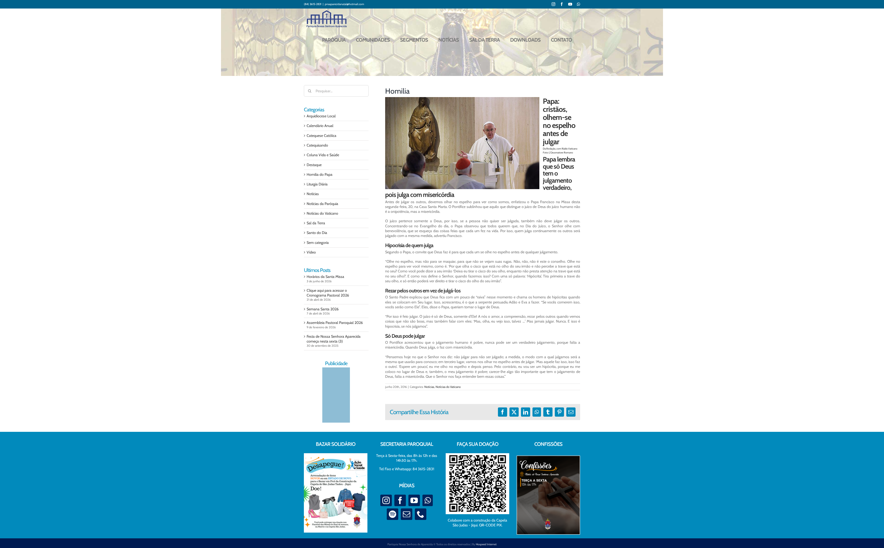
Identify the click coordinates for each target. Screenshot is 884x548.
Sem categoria (318, 242)
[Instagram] (386, 500)
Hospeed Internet (486, 544)
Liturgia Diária (317, 184)
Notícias (429, 387)
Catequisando (317, 145)
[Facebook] (400, 500)
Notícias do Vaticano (448, 387)
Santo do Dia (317, 233)
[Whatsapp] (427, 500)
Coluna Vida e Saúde (323, 155)
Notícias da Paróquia (322, 204)
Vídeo (311, 252)
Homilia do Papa (319, 174)
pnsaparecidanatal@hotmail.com (344, 4)
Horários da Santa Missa (325, 276)
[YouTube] (414, 500)
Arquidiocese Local (321, 116)
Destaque (314, 165)
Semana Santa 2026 (323, 309)
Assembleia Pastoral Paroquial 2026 (335, 322)
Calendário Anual (320, 126)
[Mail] (406, 514)
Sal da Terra (316, 223)
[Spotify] (392, 514)
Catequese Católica (321, 135)
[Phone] (420, 514)
